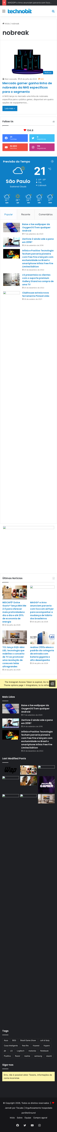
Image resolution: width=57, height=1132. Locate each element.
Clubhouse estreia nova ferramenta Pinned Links (35, 294)
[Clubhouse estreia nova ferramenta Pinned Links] (11, 406)
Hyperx (47, 1045)
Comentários (46, 214)
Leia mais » (10, 108)
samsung (38, 1056)
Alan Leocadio (11, 79)
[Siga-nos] (52, 683)
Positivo (7, 1056)
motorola (32, 1051)
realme (27, 1056)
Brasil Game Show (28, 1040)
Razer (17, 1056)
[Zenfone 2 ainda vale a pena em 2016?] (11, 242)
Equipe (28, 1117)
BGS (14, 1040)
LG (11, 1051)
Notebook (44, 1051)
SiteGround (30, 1113)
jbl (5, 1051)
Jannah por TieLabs (14, 1108)
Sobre (19, 1117)
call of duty (45, 1040)
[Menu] (3, 12)
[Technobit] (20, 11)
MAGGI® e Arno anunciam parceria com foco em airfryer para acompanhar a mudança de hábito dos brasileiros (42, 610)
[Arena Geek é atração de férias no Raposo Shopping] (10, 781)
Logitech (20, 1051)
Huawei (36, 1045)
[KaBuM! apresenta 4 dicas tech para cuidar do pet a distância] (10, 798)
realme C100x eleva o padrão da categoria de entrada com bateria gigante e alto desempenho (42, 654)
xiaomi (49, 1056)
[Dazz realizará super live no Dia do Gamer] (46, 784)
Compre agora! (40, 1117)
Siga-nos (7, 1064)
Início (7, 23)
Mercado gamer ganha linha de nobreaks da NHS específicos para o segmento (27, 87)
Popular (8, 214)
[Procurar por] (53, 12)
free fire (25, 1045)
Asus (6, 1040)
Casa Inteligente (11, 1045)
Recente (25, 214)
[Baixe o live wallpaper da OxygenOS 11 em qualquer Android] (11, 227)
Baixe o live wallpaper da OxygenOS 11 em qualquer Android (36, 227)
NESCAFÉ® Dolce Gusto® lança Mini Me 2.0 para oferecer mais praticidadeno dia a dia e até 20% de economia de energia (14, 612)
